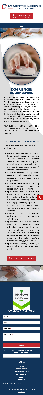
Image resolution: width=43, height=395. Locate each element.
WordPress (21, 392)
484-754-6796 (15, 384)
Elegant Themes (21, 389)
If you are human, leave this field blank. (22, 351)
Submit (21, 345)
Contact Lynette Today (22, 258)
